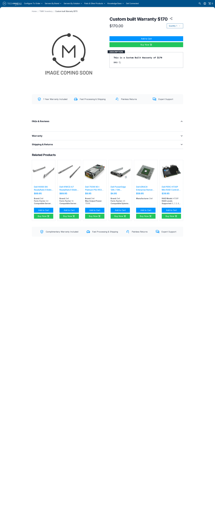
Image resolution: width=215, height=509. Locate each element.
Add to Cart (146, 38)
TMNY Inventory (46, 11)
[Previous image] (35, 172)
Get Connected (132, 3)
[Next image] (52, 172)
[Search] (199, 3)
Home (34, 11)
